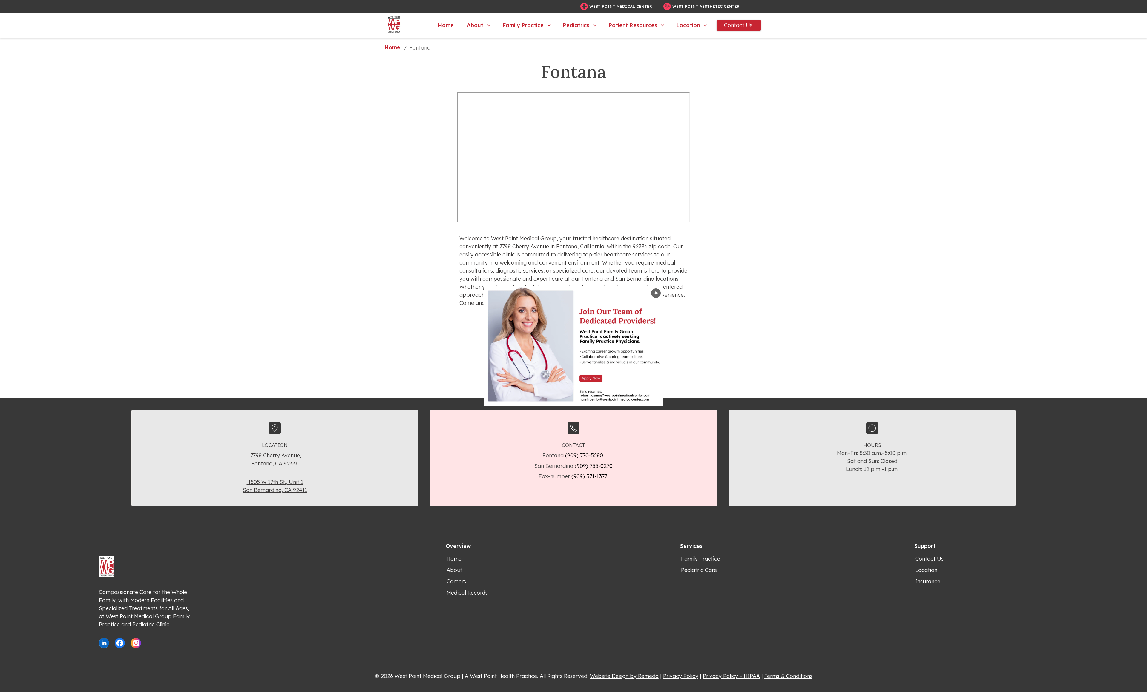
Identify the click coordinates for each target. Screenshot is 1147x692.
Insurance (927, 581)
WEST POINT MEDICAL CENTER (620, 6)
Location (688, 25)
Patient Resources (632, 25)
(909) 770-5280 (585, 455)
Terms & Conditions (788, 676)
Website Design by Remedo (624, 676)
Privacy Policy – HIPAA (731, 676)
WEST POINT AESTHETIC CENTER (706, 6)
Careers (456, 581)
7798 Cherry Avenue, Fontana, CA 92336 (275, 459)
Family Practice (523, 25)
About (475, 25)
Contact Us (738, 25)
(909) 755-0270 (594, 465)
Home (446, 25)
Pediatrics (576, 25)
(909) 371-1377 (590, 476)
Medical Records (467, 592)
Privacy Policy (680, 676)
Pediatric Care (699, 570)
